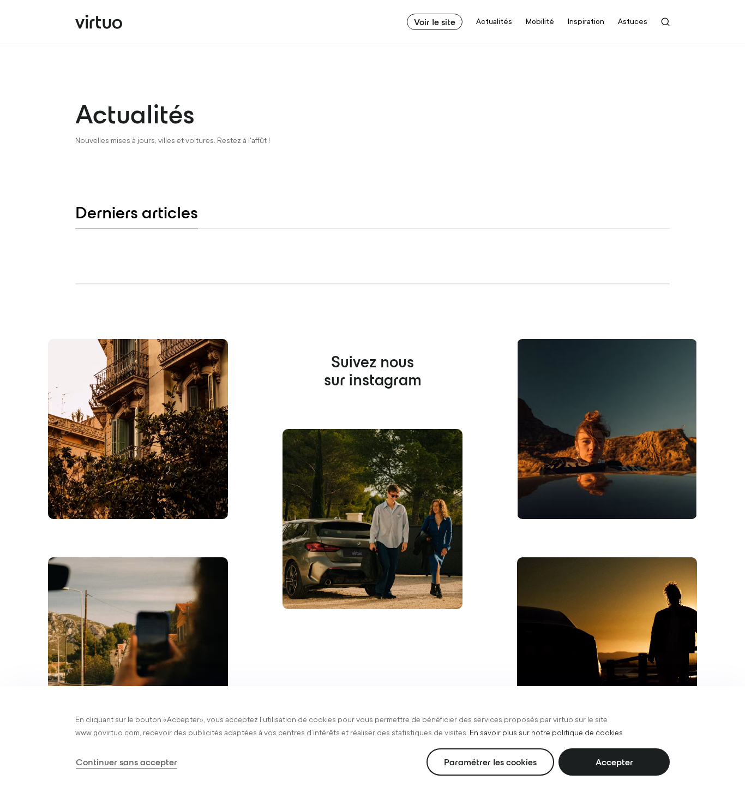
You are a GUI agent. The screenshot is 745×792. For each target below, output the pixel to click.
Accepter (614, 762)
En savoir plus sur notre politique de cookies (546, 733)
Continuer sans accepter (126, 762)
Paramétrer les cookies (490, 762)
